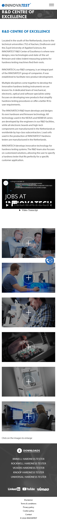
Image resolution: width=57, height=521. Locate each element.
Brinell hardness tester (28, 459)
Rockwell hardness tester (28, 463)
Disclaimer (28, 500)
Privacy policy (28, 507)
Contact (28, 514)
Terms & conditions (28, 503)
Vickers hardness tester (28, 468)
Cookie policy (28, 511)
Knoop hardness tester (28, 472)
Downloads (31, 450)
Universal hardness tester (28, 477)
